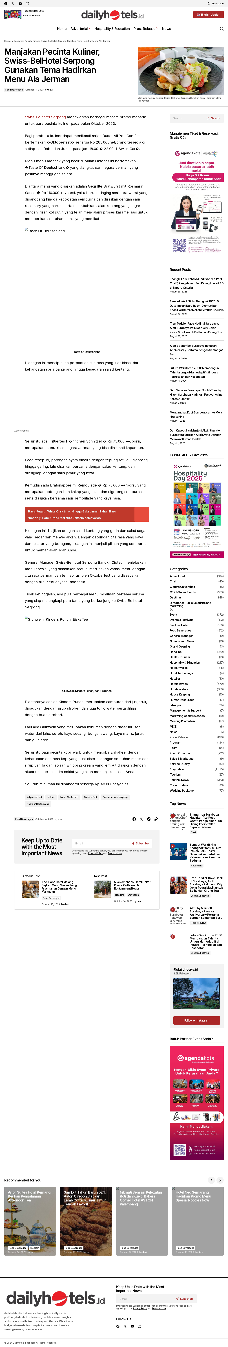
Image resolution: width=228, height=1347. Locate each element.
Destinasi (176, 597)
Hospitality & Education (185, 662)
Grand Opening (180, 646)
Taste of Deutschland (38, 804)
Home (7, 41)
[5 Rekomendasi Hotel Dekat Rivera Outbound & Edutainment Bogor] (123, 890)
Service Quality (180, 764)
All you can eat (34, 797)
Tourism (175, 774)
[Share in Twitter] (141, 819)
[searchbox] (187, 118)
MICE (173, 726)
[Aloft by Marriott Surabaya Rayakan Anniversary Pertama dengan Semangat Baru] (178, 915)
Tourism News (179, 780)
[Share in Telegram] (148, 819)
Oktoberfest (90, 797)
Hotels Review (179, 684)
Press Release (179, 737)
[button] (215, 3)
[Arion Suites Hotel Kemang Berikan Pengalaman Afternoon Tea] (30, 1221)
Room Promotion (180, 753)
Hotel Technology (181, 673)
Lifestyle (175, 705)
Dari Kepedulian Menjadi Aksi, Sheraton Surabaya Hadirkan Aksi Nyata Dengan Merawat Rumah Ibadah (196, 435)
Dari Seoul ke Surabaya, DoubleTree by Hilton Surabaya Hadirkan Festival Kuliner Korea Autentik (197, 394)
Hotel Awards (178, 668)
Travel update (179, 785)
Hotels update (179, 689)
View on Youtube (31, 15)
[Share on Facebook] (134, 819)
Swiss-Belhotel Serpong (45, 117)
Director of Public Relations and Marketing (190, 604)
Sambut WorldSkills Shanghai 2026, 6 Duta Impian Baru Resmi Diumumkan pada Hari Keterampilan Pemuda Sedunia (196, 306)
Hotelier (175, 678)
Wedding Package (182, 790)
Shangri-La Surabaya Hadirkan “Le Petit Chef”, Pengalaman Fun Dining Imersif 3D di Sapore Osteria (196, 283)
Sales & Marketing (181, 758)
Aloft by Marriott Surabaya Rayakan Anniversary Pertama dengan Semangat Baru (196, 350)
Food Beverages (14, 89)
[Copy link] (156, 819)
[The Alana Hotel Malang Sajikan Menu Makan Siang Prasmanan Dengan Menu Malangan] (50, 890)
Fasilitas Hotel (179, 625)
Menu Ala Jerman (69, 797)
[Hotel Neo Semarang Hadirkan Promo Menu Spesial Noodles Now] (198, 1221)
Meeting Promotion (182, 721)
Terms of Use (115, 853)
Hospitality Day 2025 (33, 11)
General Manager (181, 636)
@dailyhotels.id (185, 969)
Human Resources (182, 700)
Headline (119, 894)
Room (173, 748)
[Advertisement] (87, 403)
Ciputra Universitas (182, 587)
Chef (173, 581)
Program (175, 742)
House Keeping (180, 694)
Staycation (133, 894)
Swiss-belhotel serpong (115, 797)
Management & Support (185, 710)
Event (173, 614)
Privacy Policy (95, 853)
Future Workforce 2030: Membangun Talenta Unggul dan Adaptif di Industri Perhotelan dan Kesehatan (194, 372)
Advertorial (177, 576)
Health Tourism (180, 657)
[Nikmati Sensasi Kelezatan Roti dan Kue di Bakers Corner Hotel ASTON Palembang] (142, 1221)
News (173, 732)
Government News (182, 641)
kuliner (51, 797)
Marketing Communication (187, 716)
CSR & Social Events (183, 592)
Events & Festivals (181, 620)
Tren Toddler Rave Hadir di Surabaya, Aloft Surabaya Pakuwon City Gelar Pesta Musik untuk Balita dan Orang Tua (196, 328)
